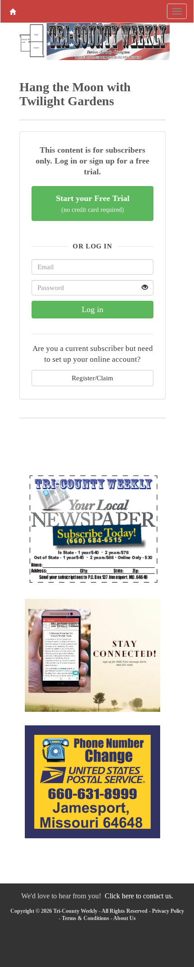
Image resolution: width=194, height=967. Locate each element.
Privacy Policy (168, 911)
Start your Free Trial (92, 203)
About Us (124, 918)
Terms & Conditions (85, 918)
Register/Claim (92, 378)
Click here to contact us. (139, 896)
